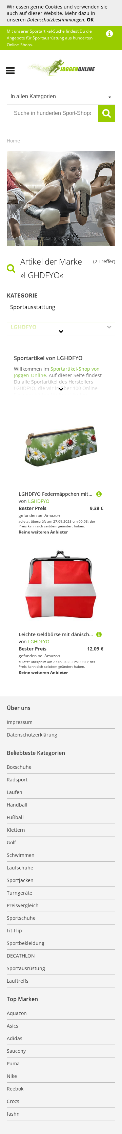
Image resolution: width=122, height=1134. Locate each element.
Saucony (16, 1051)
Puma (13, 1063)
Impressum (20, 722)
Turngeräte (19, 893)
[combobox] (61, 96)
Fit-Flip (14, 930)
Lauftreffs (17, 981)
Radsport (17, 779)
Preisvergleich (23, 905)
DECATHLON (21, 955)
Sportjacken (20, 880)
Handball (17, 804)
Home (13, 140)
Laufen (14, 792)
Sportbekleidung (25, 943)
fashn (13, 1114)
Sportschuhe (21, 918)
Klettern (16, 830)
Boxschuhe (19, 767)
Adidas (14, 1038)
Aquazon (17, 1013)
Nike (12, 1076)
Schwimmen (21, 855)
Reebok (15, 1088)
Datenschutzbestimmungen (55, 19)
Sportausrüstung (26, 968)
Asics (12, 1025)
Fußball (15, 817)
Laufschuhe (20, 867)
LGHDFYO (38, 501)
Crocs (13, 1101)
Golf (11, 842)
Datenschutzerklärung (32, 734)
